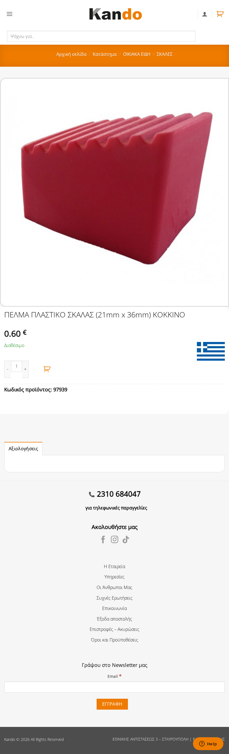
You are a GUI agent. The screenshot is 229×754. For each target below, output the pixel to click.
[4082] (47, 369)
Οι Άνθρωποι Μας (114, 587)
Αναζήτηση (208, 36)
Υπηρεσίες (114, 577)
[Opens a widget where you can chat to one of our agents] (208, 744)
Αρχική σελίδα (71, 54)
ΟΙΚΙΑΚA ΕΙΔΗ (137, 54)
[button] (9, 14)
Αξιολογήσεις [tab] (23, 449)
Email (114, 676)
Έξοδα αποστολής (114, 619)
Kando (9, 739)
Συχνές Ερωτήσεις (115, 598)
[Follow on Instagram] (114, 540)
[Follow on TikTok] (126, 540)
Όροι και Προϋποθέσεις (114, 640)
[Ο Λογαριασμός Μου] (204, 14)
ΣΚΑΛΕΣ (165, 54)
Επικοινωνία (114, 608)
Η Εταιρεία (114, 566)
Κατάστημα (105, 54)
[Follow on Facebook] (103, 540)
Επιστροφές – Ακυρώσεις (114, 629)
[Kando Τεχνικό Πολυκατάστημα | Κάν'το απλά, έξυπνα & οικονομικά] (116, 14)
